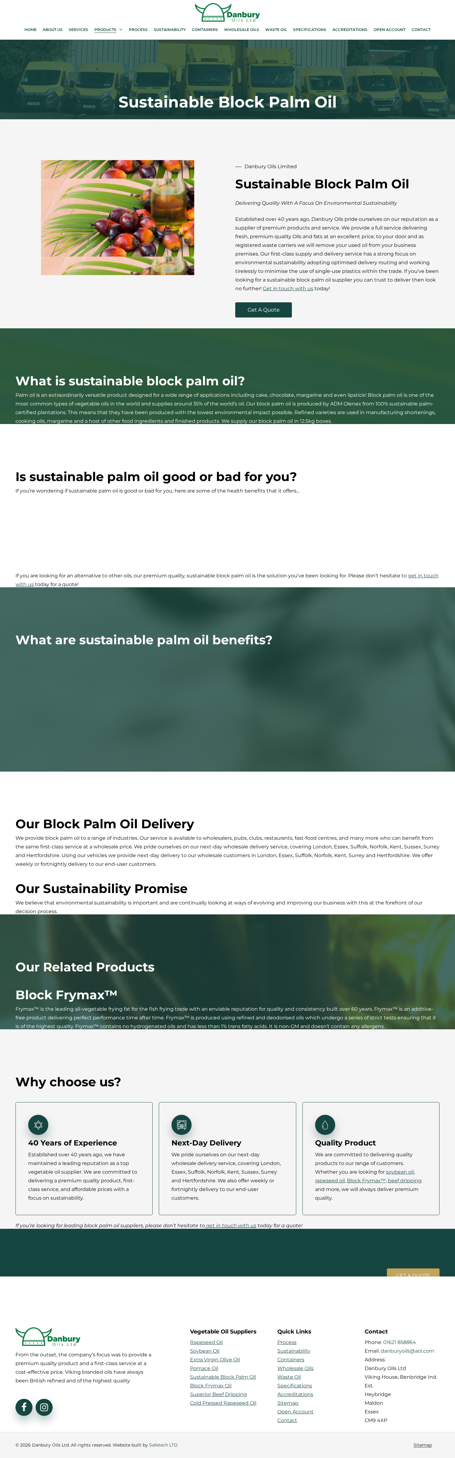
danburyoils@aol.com (407, 1351)
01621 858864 (399, 1342)
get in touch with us (231, 1225)
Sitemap (423, 1445)
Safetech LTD (163, 1445)
